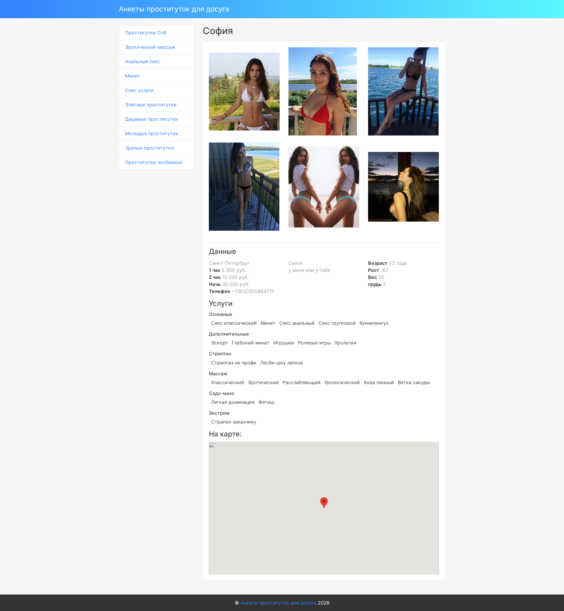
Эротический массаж (150, 47)
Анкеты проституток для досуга (174, 9)
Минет (132, 76)
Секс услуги (139, 90)
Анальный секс (142, 61)
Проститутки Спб (145, 33)
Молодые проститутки (151, 133)
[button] (324, 502)
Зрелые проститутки (149, 148)
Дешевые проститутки (151, 119)
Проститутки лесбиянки (153, 162)
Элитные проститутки (151, 105)
